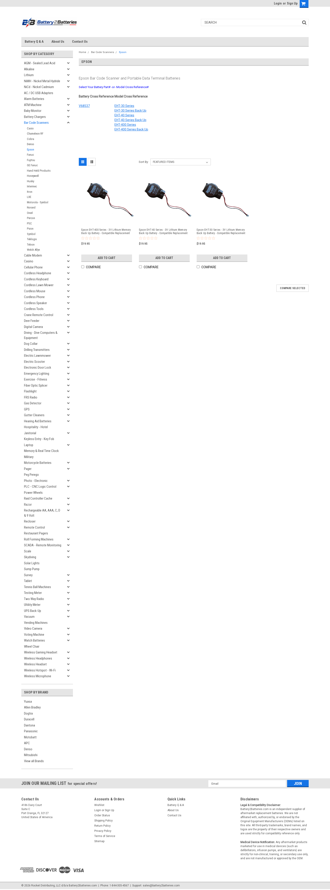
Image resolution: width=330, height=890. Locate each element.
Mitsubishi (30, 755)
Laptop (28, 445)
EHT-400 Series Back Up (131, 129)
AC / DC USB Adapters (38, 93)
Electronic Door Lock (37, 367)
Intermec (32, 186)
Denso (30, 144)
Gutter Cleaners (34, 415)
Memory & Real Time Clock (41, 451)
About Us (57, 42)
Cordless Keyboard (36, 279)
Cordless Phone (34, 297)
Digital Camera (33, 327)
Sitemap (99, 841)
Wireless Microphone (37, 676)
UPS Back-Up (32, 611)
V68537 (84, 106)
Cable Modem (33, 255)
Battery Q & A (34, 42)
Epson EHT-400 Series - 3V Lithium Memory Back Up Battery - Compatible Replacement (106, 231)
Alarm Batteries (34, 99)
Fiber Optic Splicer (35, 385)
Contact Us (80, 42)
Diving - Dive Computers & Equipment (40, 335)
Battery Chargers (35, 117)
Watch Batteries (34, 640)
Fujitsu (31, 160)
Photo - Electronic (36, 481)
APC (27, 743)
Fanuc (30, 154)
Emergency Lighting (36, 374)
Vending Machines (36, 623)
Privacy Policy (102, 830)
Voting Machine (34, 635)
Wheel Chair (31, 646)
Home (82, 52)
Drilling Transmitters (37, 350)
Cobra (30, 139)
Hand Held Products (39, 170)
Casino (28, 261)
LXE (29, 197)
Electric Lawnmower (37, 356)
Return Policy (102, 825)
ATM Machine (33, 105)
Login (278, 3)
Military (28, 457)
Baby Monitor (32, 111)
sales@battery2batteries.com (161, 885)
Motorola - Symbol (37, 202)
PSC (29, 223)
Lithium (29, 75)
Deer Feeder (31, 321)
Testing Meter (33, 593)
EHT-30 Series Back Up (130, 110)
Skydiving (30, 557)
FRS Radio (30, 397)
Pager (27, 469)
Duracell (29, 719)
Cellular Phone (33, 267)
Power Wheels (33, 493)
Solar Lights (32, 563)
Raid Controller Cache (38, 498)
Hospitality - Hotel (36, 427)
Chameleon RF (35, 133)
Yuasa (28, 702)
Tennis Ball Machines (37, 587)
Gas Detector (32, 403)
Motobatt (30, 737)
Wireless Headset (35, 664)
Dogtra (28, 713)
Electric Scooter (34, 362)
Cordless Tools (34, 309)
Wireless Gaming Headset (40, 652)
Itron (29, 191)
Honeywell (33, 175)
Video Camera (33, 629)
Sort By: (144, 162)
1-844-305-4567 (119, 885)
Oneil (30, 213)
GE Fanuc (32, 165)
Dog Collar (30, 344)
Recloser (29, 521)
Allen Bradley (32, 707)
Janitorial (30, 433)
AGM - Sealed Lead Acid (39, 63)
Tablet (28, 581)
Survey (28, 575)
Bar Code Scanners (36, 123)
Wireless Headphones (38, 658)
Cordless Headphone (37, 273)
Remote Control (34, 527)
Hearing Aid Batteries (37, 421)
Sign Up (292, 3)
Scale (27, 551)
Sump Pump (32, 569)
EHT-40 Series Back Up (130, 120)
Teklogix (32, 239)
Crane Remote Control (38, 315)
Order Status (102, 815)
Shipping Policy (103, 820)
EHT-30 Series (124, 106)
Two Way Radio (34, 599)
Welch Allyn (33, 249)
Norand (31, 207)
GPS (27, 409)
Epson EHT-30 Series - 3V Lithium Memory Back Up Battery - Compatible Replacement (221, 231)
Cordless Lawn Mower (38, 285)
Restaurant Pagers (36, 533)
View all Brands (34, 761)
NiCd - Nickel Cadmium (39, 87)
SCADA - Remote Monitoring (42, 545)
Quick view (107, 221)
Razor (28, 505)
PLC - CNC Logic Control (40, 487)
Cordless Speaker (35, 303)
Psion (30, 228)
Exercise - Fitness (35, 379)
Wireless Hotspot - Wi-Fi (40, 670)
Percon (31, 218)
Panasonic (31, 731)
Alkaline (29, 69)
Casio (30, 128)
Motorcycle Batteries (37, 463)
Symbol (31, 234)
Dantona (29, 725)
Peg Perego (31, 475)
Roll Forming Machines (38, 539)
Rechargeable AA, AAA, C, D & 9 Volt (42, 513)
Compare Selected (292, 288)
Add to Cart (106, 258)
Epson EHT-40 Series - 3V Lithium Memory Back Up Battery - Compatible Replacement (163, 231)
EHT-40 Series (124, 115)
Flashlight (30, 391)
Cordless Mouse (34, 291)
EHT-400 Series (125, 124)
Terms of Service (104, 836)
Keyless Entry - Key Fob (39, 439)
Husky (30, 181)
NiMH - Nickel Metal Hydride (42, 81)
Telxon (31, 244)
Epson (30, 149)
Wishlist (99, 805)
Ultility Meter (32, 605)
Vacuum (29, 617)
